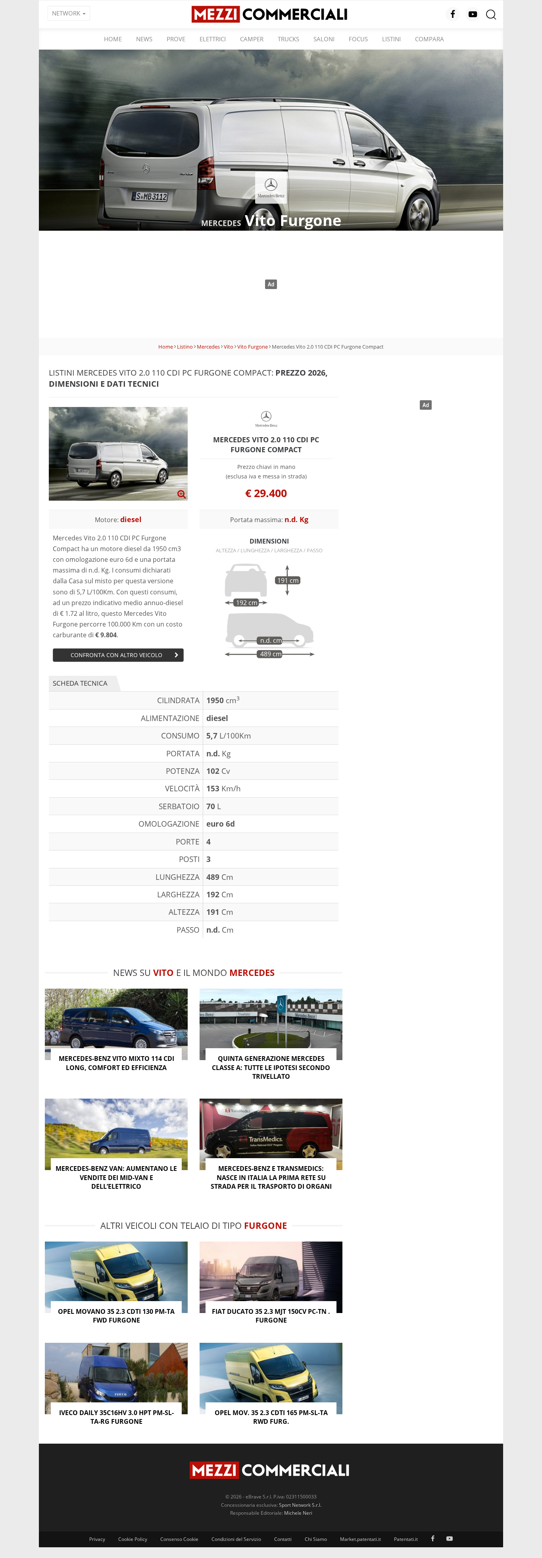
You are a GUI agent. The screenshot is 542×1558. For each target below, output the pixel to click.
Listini (391, 39)
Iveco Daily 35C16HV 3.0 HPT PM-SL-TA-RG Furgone (116, 1417)
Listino (185, 346)
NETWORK (67, 13)
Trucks (288, 39)
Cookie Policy (132, 1539)
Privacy (97, 1539)
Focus (358, 39)
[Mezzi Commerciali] (271, 13)
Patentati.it (406, 1539)
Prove (176, 39)
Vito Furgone (252, 346)
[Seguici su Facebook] (453, 14)
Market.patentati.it (360, 1539)
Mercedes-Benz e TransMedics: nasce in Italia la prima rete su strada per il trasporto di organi (271, 1177)
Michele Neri (298, 1513)
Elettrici (213, 39)
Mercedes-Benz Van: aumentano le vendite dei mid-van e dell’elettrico (116, 1177)
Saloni (323, 39)
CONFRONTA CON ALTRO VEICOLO (116, 655)
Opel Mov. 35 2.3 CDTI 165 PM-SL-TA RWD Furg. (271, 1417)
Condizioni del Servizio (236, 1539)
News (144, 39)
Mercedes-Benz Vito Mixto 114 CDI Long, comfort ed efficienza (116, 1063)
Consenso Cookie (179, 1539)
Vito (228, 346)
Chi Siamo (316, 1539)
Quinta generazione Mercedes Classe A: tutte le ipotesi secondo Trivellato (271, 1067)
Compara (429, 39)
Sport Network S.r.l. (300, 1505)
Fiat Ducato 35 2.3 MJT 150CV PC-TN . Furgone (271, 1316)
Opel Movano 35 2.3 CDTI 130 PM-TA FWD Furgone (116, 1316)
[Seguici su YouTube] (472, 14)
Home (113, 39)
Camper (251, 39)
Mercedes (208, 346)
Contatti (283, 1539)
